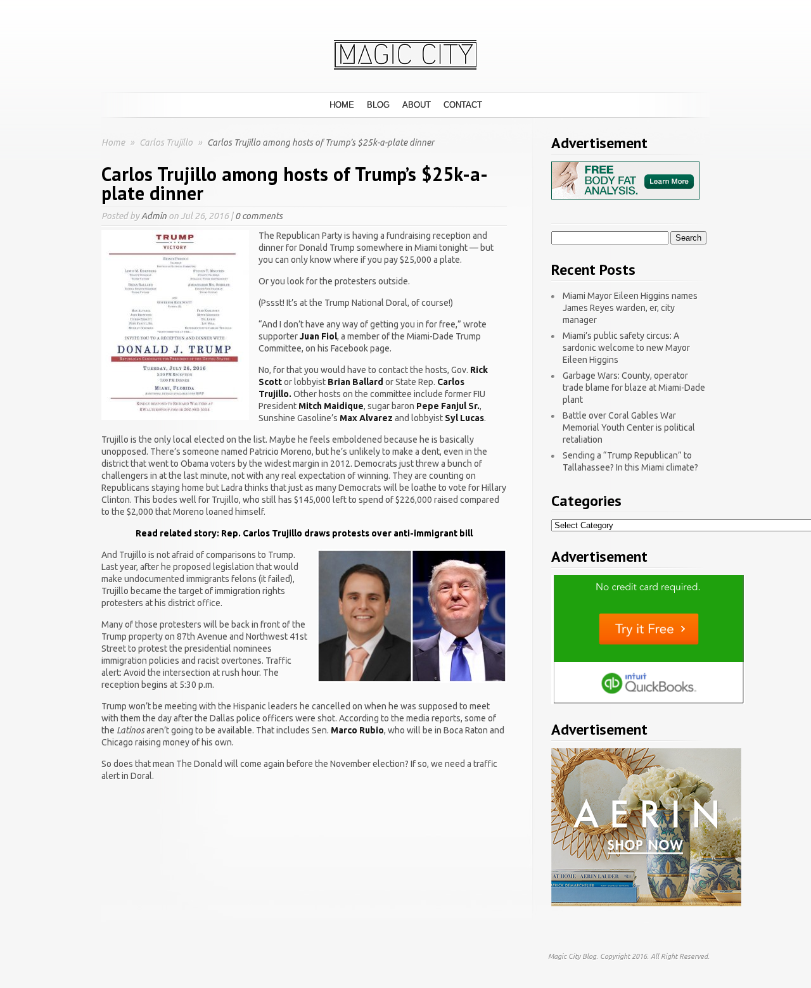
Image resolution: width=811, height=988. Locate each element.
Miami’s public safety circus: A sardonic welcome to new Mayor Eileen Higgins (626, 348)
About (416, 105)
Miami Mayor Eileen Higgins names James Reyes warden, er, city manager (630, 308)
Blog (378, 105)
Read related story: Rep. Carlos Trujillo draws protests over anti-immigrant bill (304, 533)
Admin (154, 216)
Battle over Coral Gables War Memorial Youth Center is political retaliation (629, 427)
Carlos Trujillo (167, 142)
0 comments (259, 216)
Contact (463, 105)
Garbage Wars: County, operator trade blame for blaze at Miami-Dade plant (634, 387)
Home (341, 105)
